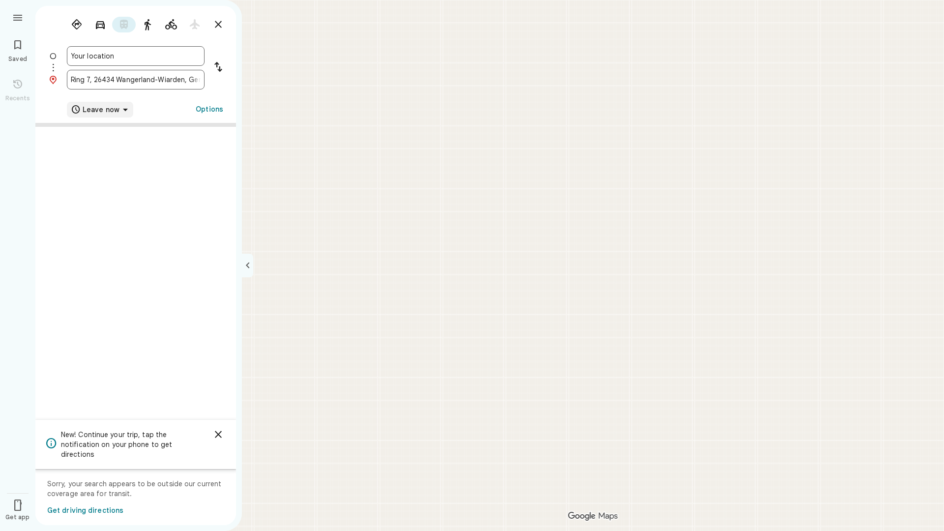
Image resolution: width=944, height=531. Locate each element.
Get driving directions (85, 510)
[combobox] (136, 56)
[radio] (76, 24)
